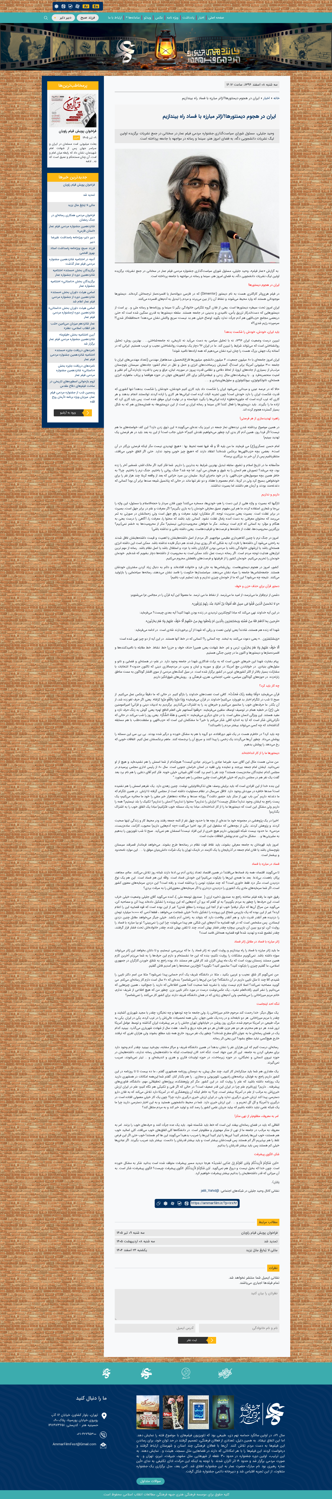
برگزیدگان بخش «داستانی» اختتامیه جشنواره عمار (73, 283)
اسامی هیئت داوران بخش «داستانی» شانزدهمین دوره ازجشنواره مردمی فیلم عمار (71, 313)
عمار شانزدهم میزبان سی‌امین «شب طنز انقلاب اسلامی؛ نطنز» (73, 326)
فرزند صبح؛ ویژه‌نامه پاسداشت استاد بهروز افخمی (72, 250)
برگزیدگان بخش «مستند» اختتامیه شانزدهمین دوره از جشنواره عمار (74, 272)
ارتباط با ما (115, 17)
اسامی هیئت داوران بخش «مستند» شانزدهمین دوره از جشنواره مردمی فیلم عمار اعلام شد (73, 297)
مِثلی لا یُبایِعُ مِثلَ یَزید (81, 205)
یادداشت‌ (188, 17)
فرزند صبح (88, 17)
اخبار (201, 17)
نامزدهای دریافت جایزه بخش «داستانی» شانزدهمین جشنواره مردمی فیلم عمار (75, 371)
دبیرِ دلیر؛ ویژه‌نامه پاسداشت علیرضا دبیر (73, 239)
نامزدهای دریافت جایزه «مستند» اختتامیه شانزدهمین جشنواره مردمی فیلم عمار (72, 355)
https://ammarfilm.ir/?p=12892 (214, 1203)
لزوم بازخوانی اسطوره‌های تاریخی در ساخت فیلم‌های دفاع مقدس (72, 383)
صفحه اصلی (216, 17)
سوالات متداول (150, 1481)
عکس (159, 17)
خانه (276, 98)
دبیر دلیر (65, 17)
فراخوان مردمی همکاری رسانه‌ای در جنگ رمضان (73, 217)
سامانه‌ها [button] (134, 17)
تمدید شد (89, 195)
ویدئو (147, 17)
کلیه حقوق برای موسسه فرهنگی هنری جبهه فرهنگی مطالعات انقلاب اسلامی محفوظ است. (166, 1494)
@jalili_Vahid (210, 1190)
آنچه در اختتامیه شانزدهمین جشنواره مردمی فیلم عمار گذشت (72, 261)
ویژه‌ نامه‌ (172, 17)
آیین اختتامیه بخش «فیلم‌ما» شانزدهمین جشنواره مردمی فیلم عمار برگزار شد (72, 339)
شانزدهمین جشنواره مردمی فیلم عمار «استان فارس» (72, 228)
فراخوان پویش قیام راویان (79, 184)
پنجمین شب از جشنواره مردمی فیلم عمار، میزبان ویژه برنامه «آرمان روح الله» (72, 397)
